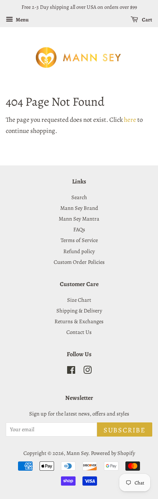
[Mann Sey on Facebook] (71, 371)
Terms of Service (79, 240)
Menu (22, 19)
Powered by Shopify (113, 453)
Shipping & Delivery (79, 310)
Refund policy (79, 251)
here (130, 119)
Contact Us (79, 332)
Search (79, 197)
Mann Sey (77, 453)
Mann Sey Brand (79, 208)
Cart (146, 19)
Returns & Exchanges (79, 321)
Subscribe (125, 430)
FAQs (79, 229)
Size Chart (79, 300)
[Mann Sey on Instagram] (87, 371)
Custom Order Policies (79, 262)
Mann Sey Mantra (79, 219)
